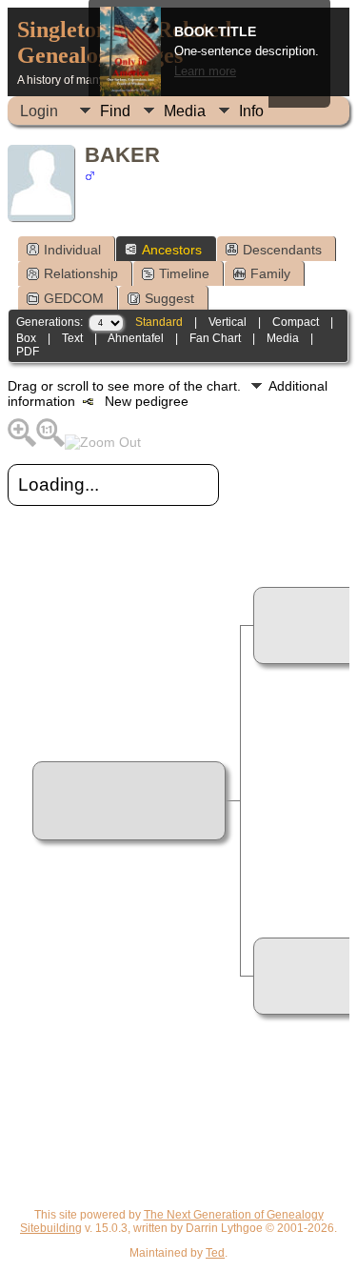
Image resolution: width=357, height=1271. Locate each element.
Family (270, 273)
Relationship (81, 273)
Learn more (205, 71)
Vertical (227, 322)
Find (115, 111)
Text (72, 338)
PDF (27, 351)
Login (39, 111)
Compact (295, 322)
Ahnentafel (136, 338)
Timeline (184, 273)
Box (26, 338)
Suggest (169, 298)
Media (185, 111)
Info (251, 111)
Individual (72, 249)
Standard (159, 322)
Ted (215, 1253)
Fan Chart (215, 338)
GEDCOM (74, 298)
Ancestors (172, 249)
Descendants (282, 249)
